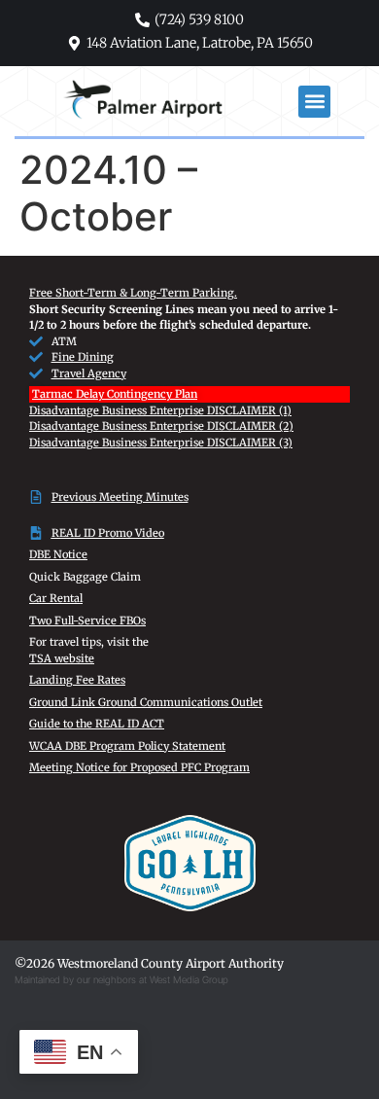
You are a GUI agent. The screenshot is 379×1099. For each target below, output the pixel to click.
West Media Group (189, 979)
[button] (314, 102)
